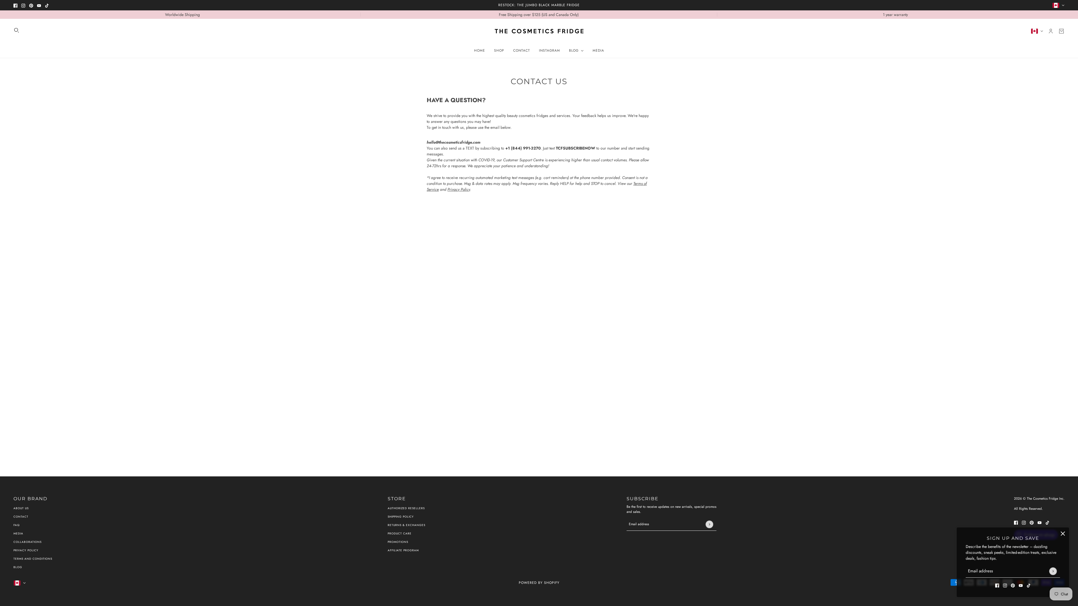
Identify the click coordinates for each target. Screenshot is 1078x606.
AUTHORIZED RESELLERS (406, 508)
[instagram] (23, 5)
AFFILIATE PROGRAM (403, 550)
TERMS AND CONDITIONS (32, 559)
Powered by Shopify (539, 582)
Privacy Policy (458, 189)
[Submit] (1053, 571)
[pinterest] (31, 5)
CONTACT (20, 517)
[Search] (16, 30)
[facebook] (15, 5)
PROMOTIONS (398, 542)
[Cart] (1061, 31)
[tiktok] (47, 5)
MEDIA (18, 533)
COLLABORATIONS (27, 542)
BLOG (17, 567)
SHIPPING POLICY (401, 517)
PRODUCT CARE (400, 533)
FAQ (16, 525)
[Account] (1051, 31)
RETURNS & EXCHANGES (406, 525)
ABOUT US (21, 508)
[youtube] (39, 5)
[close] (1063, 533)
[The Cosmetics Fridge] (539, 31)
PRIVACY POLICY (25, 550)
